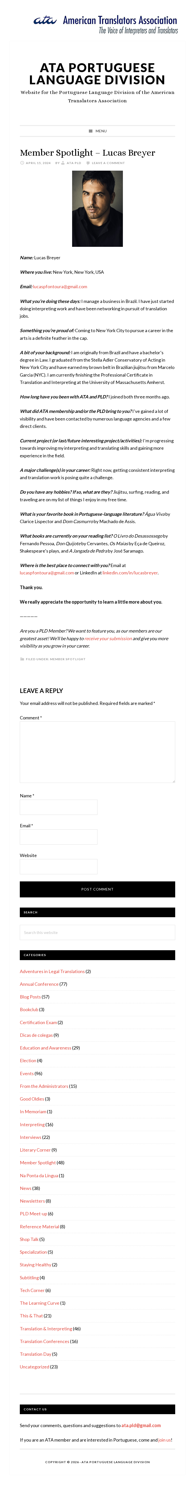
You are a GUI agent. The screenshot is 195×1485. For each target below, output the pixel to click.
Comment (31, 717)
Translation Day (35, 1354)
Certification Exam (38, 1022)
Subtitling (29, 1277)
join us (164, 1440)
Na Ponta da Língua (39, 1175)
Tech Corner (32, 1290)
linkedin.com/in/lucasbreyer (130, 572)
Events (27, 1073)
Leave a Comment (108, 163)
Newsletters (32, 1201)
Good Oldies (32, 1099)
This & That (31, 1315)
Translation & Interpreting (46, 1328)
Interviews (30, 1137)
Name (27, 795)
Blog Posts (30, 996)
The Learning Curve (39, 1303)
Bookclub (29, 1009)
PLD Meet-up (33, 1213)
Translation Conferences (44, 1341)
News (25, 1188)
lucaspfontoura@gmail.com (60, 286)
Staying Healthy (35, 1264)
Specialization (33, 1252)
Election (28, 1060)
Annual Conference (39, 984)
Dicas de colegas (36, 1035)
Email (26, 825)
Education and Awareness (45, 1048)
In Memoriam (33, 1111)
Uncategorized (34, 1366)
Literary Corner (35, 1150)
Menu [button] (101, 131)
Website (28, 855)
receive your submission (108, 638)
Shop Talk (29, 1239)
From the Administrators (44, 1086)
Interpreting (32, 1124)
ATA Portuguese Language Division (97, 73)
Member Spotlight (68, 659)
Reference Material (39, 1226)
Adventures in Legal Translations (52, 971)
